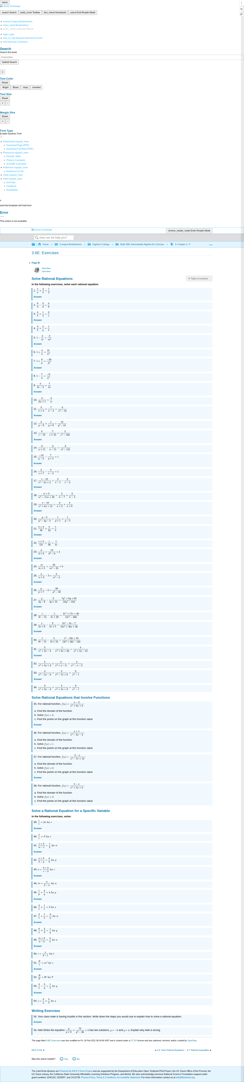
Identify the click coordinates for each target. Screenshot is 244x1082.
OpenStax (46, 268)
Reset (5, 82)
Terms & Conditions (106, 1077)
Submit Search (9, 62)
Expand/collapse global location (210, 243)
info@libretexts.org (185, 1077)
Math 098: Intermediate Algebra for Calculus (142, 244)
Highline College (101, 244)
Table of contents (199, 278)
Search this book (8, 52)
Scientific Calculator (16, 164)
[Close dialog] (2, 216)
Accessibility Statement (128, 1077)
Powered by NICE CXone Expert (76, 1071)
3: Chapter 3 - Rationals (186, 244)
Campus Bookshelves (70, 244)
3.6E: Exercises (53, 1040)
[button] (11, 186)
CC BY (134, 1040)
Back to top (37, 1050)
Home (45, 244)
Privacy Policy (88, 1077)
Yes (66, 1059)
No (78, 1059)
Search (37, 237)
